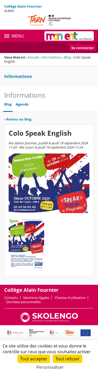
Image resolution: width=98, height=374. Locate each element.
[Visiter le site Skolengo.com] (49, 321)
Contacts (11, 298)
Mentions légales (36, 298)
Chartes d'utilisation (70, 298)
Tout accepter (33, 359)
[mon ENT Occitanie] (69, 36)
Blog (67, 57)
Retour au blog (17, 119)
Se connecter (82, 47)
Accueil (33, 57)
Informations (51, 57)
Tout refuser (67, 359)
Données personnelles (23, 302)
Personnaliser (50, 367)
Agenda (22, 104)
